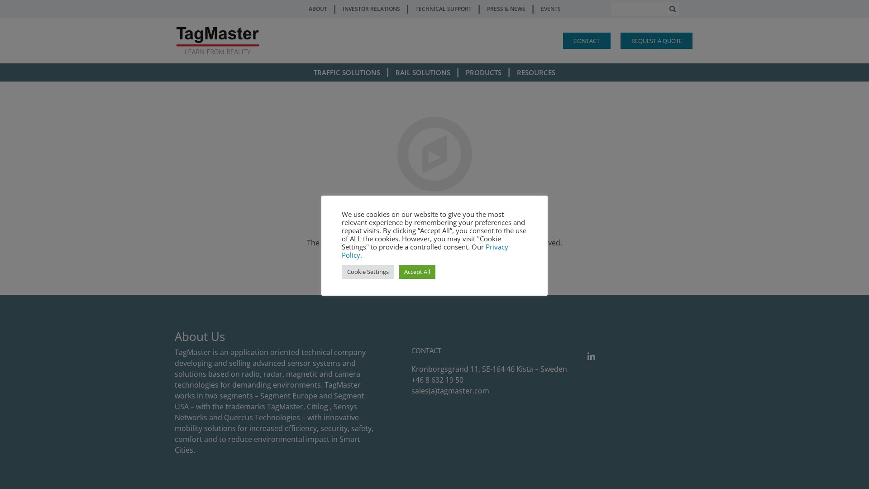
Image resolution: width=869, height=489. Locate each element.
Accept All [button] (417, 272)
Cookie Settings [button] (368, 272)
